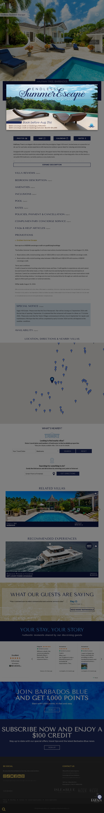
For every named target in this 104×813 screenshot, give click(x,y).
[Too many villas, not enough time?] (100, 797)
